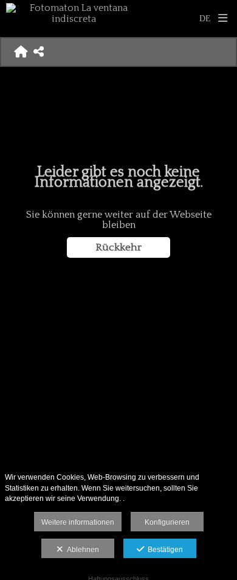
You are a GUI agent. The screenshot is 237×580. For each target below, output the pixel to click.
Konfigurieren (167, 522)
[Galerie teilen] (38, 51)
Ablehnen (81, 549)
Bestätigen (163, 549)
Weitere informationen (77, 522)
